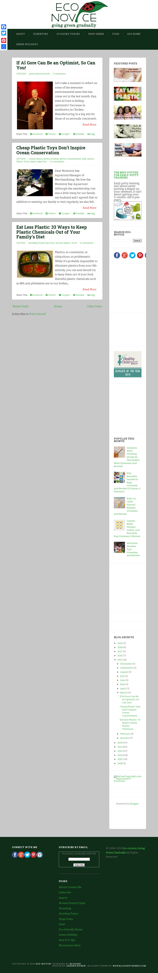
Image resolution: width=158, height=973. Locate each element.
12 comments (57, 161)
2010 (120, 759)
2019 (120, 643)
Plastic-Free (22, 161)
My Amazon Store (70, 945)
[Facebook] (117, 257)
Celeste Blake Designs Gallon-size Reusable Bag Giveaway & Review (127, 529)
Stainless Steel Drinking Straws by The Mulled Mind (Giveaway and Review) (126, 457)
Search (63, 897)
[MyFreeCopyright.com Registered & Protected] (127, 781)
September (126, 667)
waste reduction (38, 161)
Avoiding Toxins (68, 34)
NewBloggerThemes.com (129, 966)
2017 (120, 651)
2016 (120, 655)
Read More (89, 124)
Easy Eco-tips (67, 940)
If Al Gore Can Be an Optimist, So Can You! (55, 65)
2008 (120, 763)
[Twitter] (132, 257)
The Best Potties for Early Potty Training (126, 175)
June (123, 680)
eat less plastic (63, 243)
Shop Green (96, 34)
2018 (120, 647)
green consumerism (70, 159)
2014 (120, 742)
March (124, 692)
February (125, 733)
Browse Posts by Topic (72, 903)
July (122, 676)
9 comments (86, 243)
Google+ (65, 134)
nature (90, 159)
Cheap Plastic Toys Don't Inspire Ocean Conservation (50, 150)
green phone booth (39, 73)
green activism (51, 159)
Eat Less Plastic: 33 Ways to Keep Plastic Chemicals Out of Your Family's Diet (51, 232)
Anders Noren (76, 966)
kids (84, 159)
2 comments (59, 73)
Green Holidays (27, 44)
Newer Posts (21, 306)
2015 (120, 659)
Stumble (79, 134)
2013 (120, 747)
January (125, 738)
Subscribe (65, 892)
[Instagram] (40, 857)
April (123, 688)
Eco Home (133, 34)
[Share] (4, 47)
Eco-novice (43, 963)
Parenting (40, 34)
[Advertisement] (133, 287)
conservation (36, 159)
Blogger (134, 803)
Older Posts (94, 306)
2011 (120, 755)
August (124, 672)
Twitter (52, 134)
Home (58, 306)
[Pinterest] (140, 257)
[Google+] (125, 257)
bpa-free (50, 243)
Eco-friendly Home (70, 929)
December (126, 663)
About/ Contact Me (70, 887)
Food (115, 34)
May (122, 684)
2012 (120, 751)
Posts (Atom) (37, 314)
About (20, 34)
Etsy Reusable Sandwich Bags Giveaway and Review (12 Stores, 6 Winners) (127, 482)
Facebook (37, 134)
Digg (92, 134)
